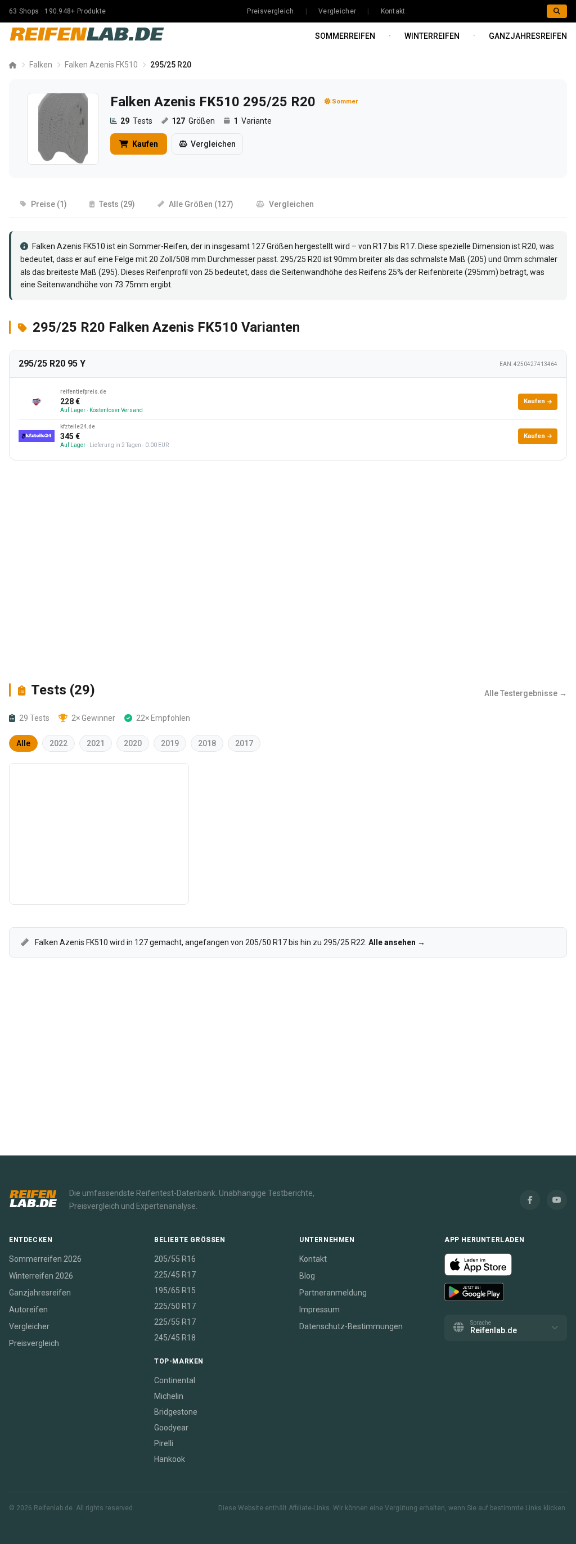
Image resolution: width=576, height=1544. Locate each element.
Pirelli (163, 1443)
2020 (133, 743)
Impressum (319, 1309)
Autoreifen (28, 1309)
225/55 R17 (175, 1321)
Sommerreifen (345, 35)
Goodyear (171, 1427)
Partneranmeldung (333, 1292)
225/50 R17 (175, 1306)
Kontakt (393, 11)
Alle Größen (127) (201, 204)
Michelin (168, 1396)
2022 (59, 743)
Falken (40, 64)
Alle (23, 743)
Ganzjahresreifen (528, 35)
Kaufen (144, 143)
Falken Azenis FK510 (101, 64)
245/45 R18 (175, 1337)
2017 (244, 743)
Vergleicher (337, 11)
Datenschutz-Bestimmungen (351, 1326)
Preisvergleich (270, 11)
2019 (170, 743)
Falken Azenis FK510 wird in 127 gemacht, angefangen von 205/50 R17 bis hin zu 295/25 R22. (229, 942)
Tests (136, 120)
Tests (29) (117, 204)
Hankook (169, 1459)
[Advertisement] (288, 570)
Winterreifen (432, 35)
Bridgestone (175, 1411)
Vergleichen (213, 143)
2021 (96, 743)
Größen (193, 120)
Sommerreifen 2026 (45, 1258)
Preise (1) (49, 204)
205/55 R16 (175, 1258)
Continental (174, 1380)
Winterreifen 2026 (41, 1275)
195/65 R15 (175, 1290)
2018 (207, 743)
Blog (307, 1275)
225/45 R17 (175, 1274)
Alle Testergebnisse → (525, 693)
